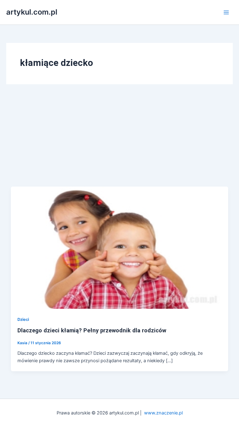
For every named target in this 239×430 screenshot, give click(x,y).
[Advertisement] (119, 139)
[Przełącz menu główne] (226, 12)
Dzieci (23, 319)
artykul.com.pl (31, 11)
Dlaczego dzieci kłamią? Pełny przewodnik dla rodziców (91, 330)
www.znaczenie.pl (163, 413)
